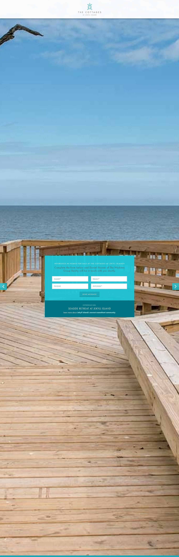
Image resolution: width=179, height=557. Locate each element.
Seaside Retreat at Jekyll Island (89, 308)
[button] (3, 286)
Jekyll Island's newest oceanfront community (96, 312)
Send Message (89, 294)
